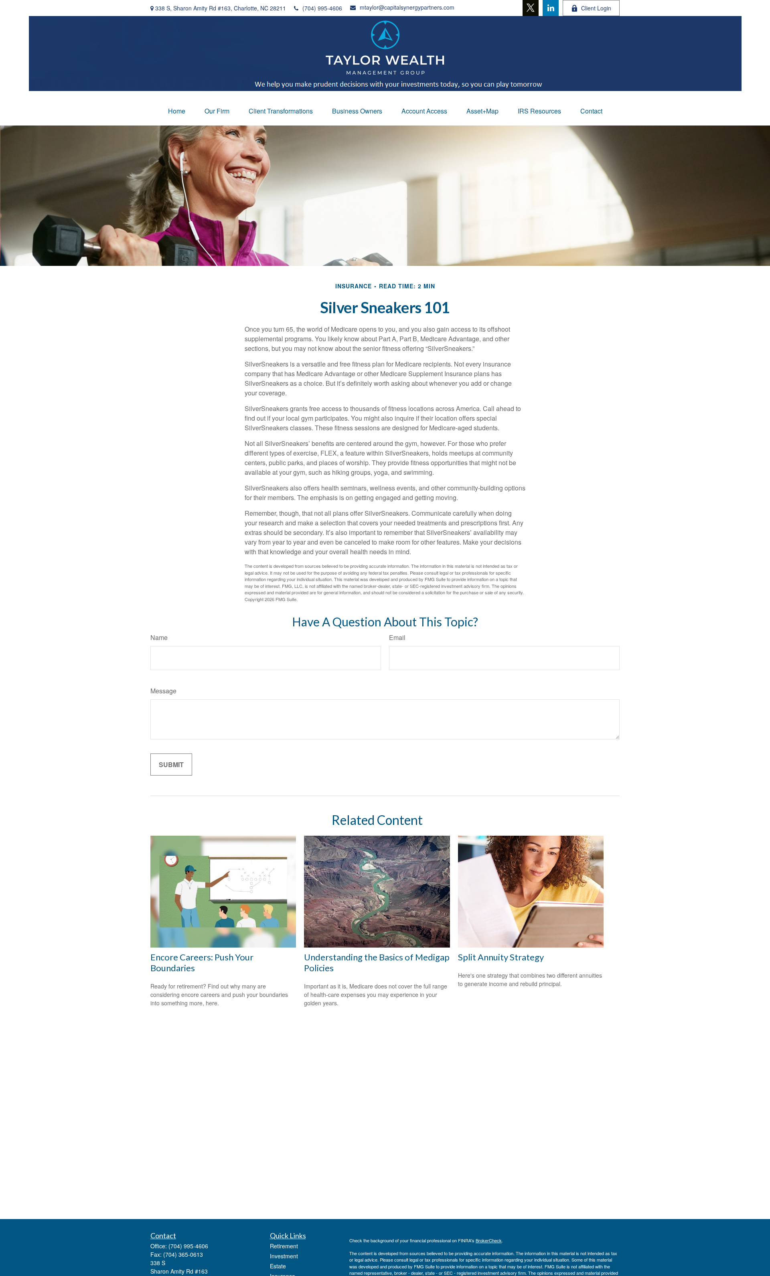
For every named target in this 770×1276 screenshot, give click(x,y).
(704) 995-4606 (322, 8)
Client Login (596, 8)
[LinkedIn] (551, 8)
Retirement (284, 1246)
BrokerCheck (489, 1240)
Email (397, 637)
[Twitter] (531, 8)
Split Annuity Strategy (501, 957)
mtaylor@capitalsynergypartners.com (407, 7)
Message (163, 690)
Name (159, 637)
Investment (284, 1256)
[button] (176, 111)
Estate (278, 1266)
